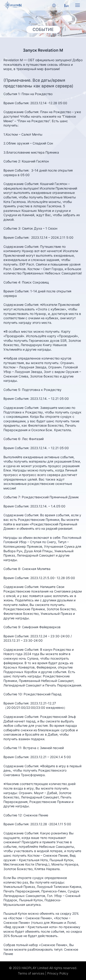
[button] (54, 5)
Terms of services (31, 973)
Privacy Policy (57, 973)
